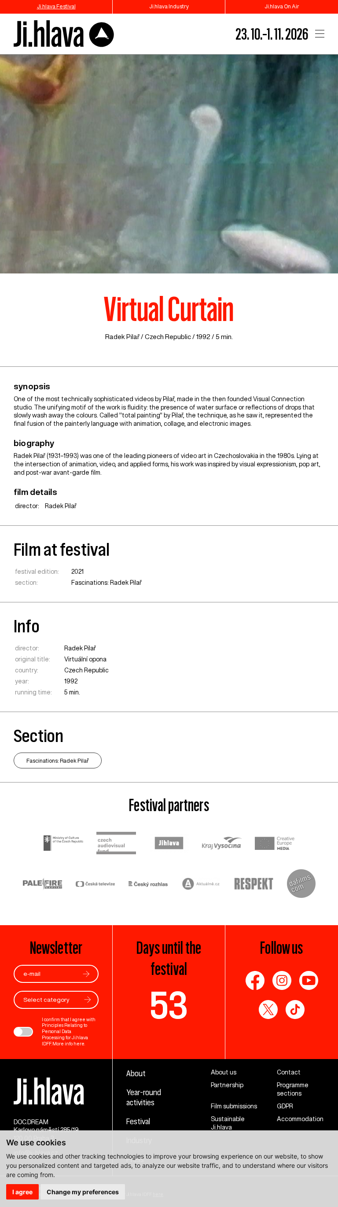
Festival (138, 1121)
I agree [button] (22, 1192)
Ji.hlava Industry (169, 6)
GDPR (285, 1106)
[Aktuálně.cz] (201, 885)
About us (223, 1072)
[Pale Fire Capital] (42, 885)
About (136, 1073)
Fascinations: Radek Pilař (106, 583)
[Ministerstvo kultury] (63, 844)
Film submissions (234, 1106)
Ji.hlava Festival (56, 6)
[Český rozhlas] (148, 885)
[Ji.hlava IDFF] (64, 34)
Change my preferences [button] (83, 1192)
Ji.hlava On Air (282, 6)
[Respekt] (254, 885)
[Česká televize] (95, 885)
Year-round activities (143, 1097)
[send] (86, 974)
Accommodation (300, 1119)
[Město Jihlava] (169, 844)
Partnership (227, 1085)
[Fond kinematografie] (116, 844)
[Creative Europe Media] (274, 844)
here (78, 1043)
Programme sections (293, 1089)
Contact (289, 1072)
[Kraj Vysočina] (222, 844)
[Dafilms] (301, 884)
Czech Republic (168, 336)
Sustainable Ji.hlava (228, 1123)
